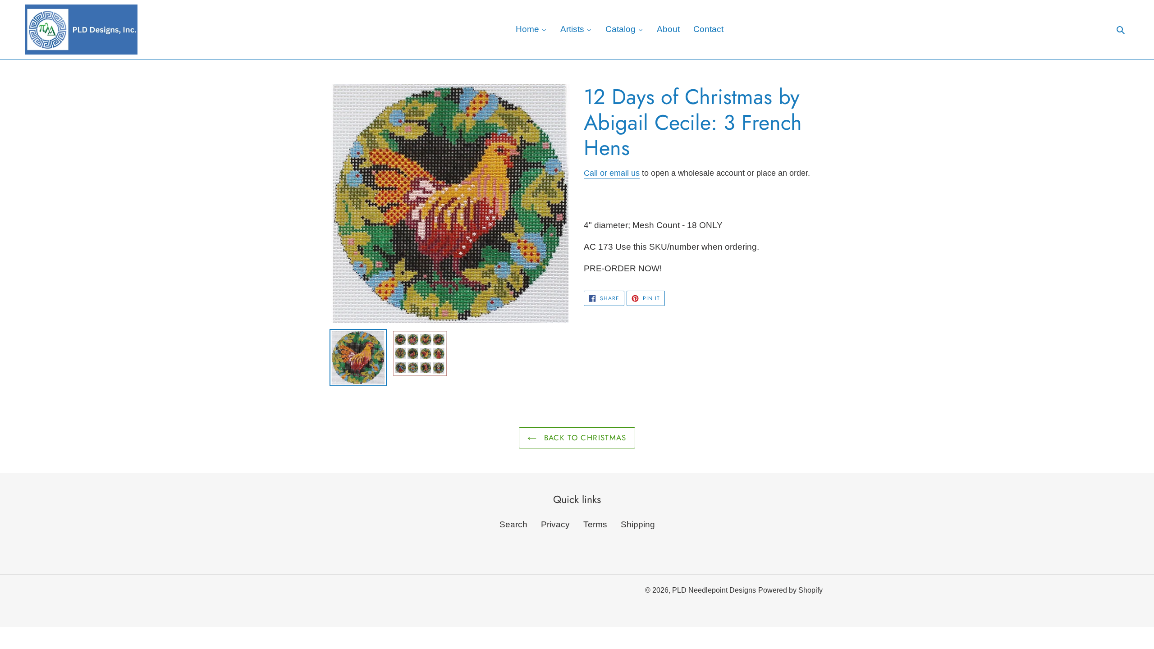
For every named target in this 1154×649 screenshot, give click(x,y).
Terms (595, 524)
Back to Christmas (583, 437)
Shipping (638, 524)
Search (513, 524)
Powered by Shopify (790, 590)
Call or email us (612, 173)
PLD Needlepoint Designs (714, 590)
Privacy (555, 524)
